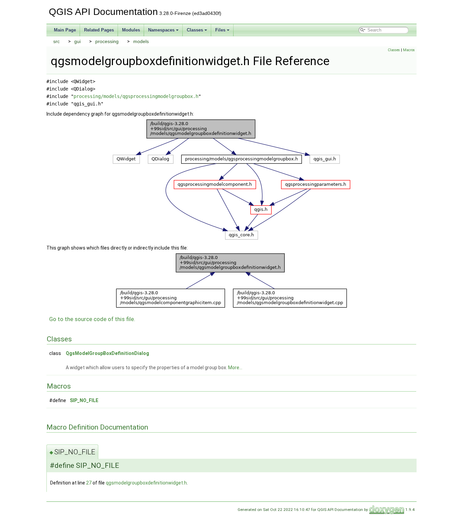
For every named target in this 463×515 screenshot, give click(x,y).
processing (107, 41)
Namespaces (161, 30)
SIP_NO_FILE (84, 400)
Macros (409, 50)
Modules (131, 30)
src (56, 41)
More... (235, 367)
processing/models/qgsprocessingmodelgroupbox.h (136, 96)
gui (77, 41)
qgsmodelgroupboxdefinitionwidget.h (146, 483)
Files (220, 30)
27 (89, 483)
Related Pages (99, 30)
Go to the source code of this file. (92, 319)
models (141, 41)
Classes (195, 30)
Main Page (65, 30)
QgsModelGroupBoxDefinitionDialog (107, 353)
